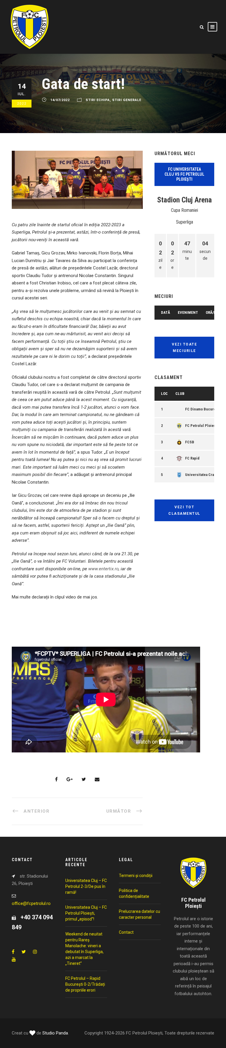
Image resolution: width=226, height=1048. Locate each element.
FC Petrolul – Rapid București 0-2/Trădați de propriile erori (85, 984)
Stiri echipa (98, 100)
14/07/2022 (60, 100)
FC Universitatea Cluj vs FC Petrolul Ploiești (184, 174)
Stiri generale (126, 100)
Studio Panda (55, 1033)
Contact (126, 932)
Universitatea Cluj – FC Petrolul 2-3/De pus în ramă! (86, 886)
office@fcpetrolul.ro (31, 903)
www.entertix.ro (103, 568)
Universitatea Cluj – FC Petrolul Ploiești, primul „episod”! (86, 913)
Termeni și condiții (135, 875)
